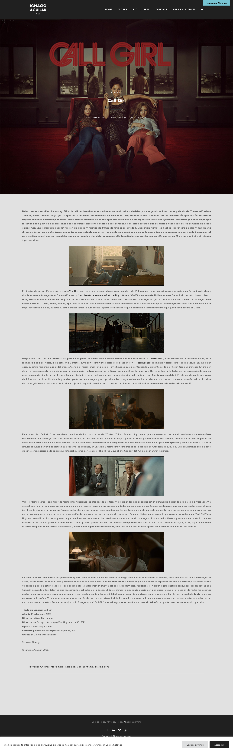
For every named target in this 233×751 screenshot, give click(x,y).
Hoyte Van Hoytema (73, 291)
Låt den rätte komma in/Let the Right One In (104, 295)
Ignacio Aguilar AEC (133, 117)
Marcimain (57, 666)
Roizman (70, 666)
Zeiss (98, 666)
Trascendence (142, 362)
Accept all (219, 744)
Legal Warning (133, 721)
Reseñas (116, 93)
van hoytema (85, 666)
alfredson (35, 666)
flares (46, 666)
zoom (105, 666)
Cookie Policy (98, 721)
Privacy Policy (115, 721)
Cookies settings (195, 744)
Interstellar (156, 358)
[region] (116, 744)
